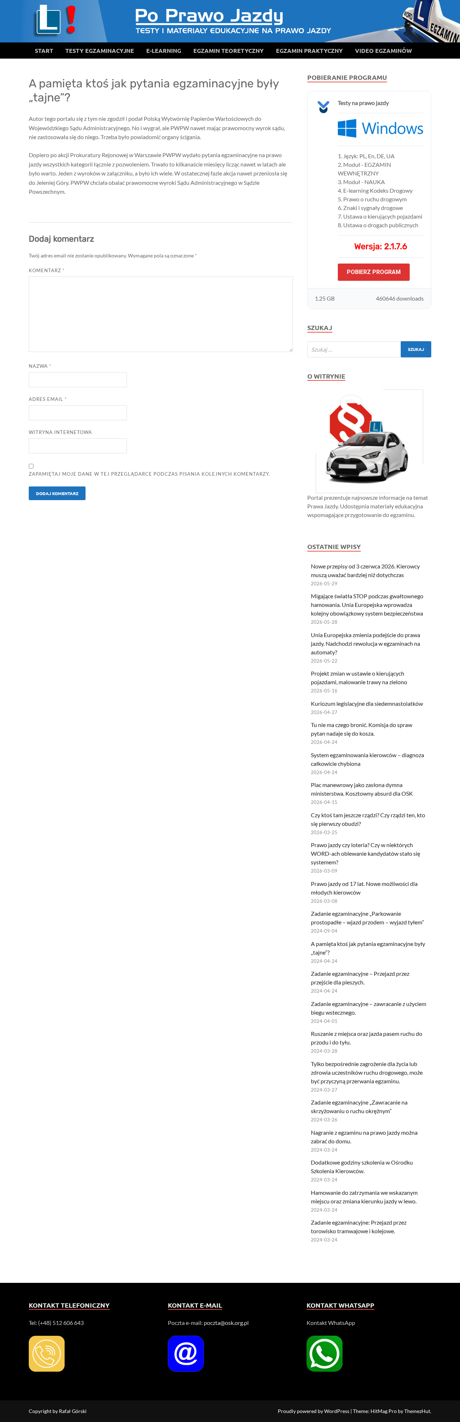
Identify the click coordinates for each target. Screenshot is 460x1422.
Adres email (48, 399)
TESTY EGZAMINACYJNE (99, 50)
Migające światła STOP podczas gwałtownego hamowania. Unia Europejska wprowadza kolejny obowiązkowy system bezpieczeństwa (367, 605)
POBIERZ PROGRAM (374, 272)
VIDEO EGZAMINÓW (383, 50)
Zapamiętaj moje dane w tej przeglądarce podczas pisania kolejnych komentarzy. (149, 474)
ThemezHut (417, 1411)
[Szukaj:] (369, 349)
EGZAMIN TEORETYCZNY (228, 50)
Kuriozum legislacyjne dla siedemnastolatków (367, 703)
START (44, 50)
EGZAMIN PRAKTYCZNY (309, 50)
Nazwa (40, 366)
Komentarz (47, 270)
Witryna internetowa (60, 432)
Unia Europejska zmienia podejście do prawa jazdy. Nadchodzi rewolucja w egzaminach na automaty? (365, 643)
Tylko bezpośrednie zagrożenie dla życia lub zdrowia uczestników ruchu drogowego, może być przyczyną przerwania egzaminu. (367, 1072)
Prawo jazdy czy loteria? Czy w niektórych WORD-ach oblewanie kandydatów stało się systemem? (365, 853)
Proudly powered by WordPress (313, 1411)
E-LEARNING (163, 50)
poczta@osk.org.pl (226, 1322)
